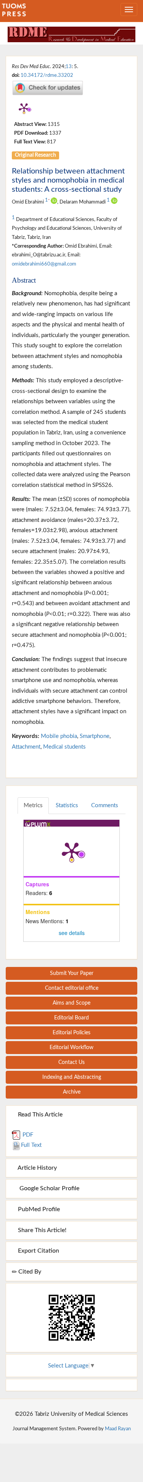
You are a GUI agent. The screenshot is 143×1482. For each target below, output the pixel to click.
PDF (27, 1135)
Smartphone (94, 736)
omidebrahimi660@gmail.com (44, 264)
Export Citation (37, 1251)
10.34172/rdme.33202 (47, 75)
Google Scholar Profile (47, 1188)
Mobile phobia (59, 736)
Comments (104, 805)
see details (72, 933)
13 (69, 66)
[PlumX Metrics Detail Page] (24, 108)
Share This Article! (41, 1230)
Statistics (67, 805)
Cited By (29, 1272)
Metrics (33, 805)
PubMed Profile (38, 1209)
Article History (36, 1168)
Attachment (26, 747)
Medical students (64, 747)
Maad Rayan (118, 1428)
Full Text (31, 1145)
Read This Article (39, 1115)
